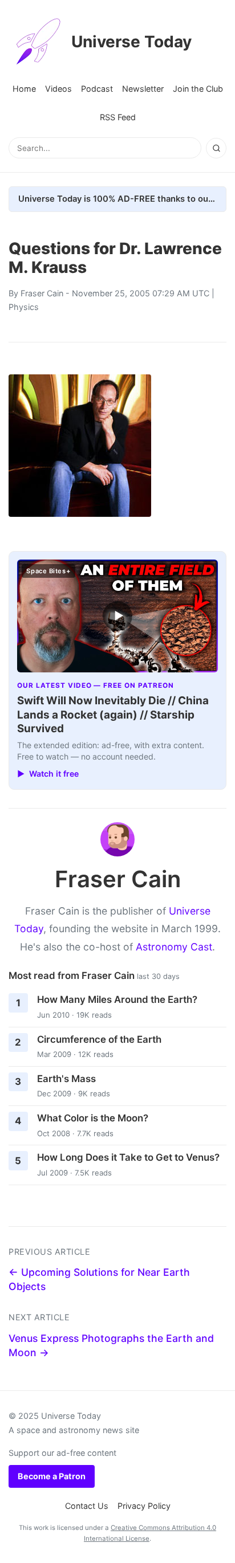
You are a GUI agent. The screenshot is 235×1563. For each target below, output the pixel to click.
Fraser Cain (42, 293)
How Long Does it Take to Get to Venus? (128, 1157)
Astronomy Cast (174, 947)
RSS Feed (118, 117)
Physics (24, 307)
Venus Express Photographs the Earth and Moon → (111, 1345)
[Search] (216, 148)
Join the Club (198, 88)
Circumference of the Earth (99, 1039)
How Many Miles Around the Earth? (117, 999)
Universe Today (131, 41)
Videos (58, 88)
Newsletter (143, 88)
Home (24, 88)
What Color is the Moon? (92, 1118)
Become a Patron (52, 1476)
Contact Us (86, 1506)
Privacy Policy (144, 1506)
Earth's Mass (66, 1078)
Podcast (97, 88)
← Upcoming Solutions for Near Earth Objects (99, 1279)
